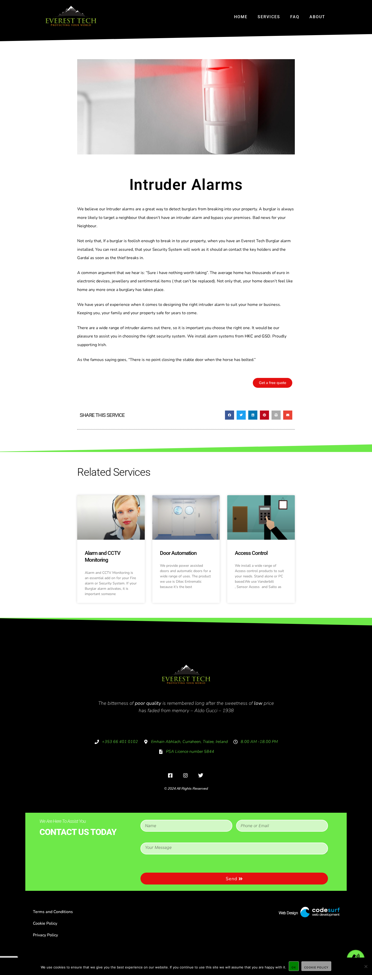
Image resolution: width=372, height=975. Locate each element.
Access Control (251, 553)
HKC (249, 336)
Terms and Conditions (53, 912)
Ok (294, 967)
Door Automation (178, 553)
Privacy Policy (45, 935)
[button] (229, 415)
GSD (266, 336)
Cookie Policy (45, 923)
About (317, 16)
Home (240, 16)
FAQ (294, 16)
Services (269, 16)
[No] (365, 966)
